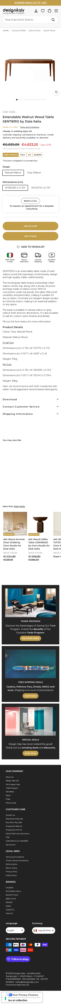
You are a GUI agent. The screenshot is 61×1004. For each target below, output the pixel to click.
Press (8, 799)
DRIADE (9, 902)
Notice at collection (15, 1000)
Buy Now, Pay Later (14, 822)
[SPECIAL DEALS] (30, 721)
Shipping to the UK (14, 830)
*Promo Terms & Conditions (17, 860)
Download (10, 399)
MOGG (8, 906)
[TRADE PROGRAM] (30, 602)
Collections (19, 30)
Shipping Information (18, 413)
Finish (6, 166)
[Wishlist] (42, 10)
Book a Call (30, 201)
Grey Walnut (34, 172)
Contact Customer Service (21, 406)
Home (6, 30)
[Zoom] (56, 92)
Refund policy (11, 864)
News (8, 795)
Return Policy (11, 868)
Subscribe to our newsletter (17, 841)
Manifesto (10, 792)
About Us (9, 777)
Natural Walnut (13, 172)
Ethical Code (11, 803)
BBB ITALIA (11, 899)
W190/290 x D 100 (15, 187)
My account (10, 845)
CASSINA (9, 888)
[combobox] (30, 20)
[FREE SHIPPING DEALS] (30, 663)
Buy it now (31, 236)
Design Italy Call (12, 781)
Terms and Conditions (29, 127)
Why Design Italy (13, 784)
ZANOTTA (10, 910)
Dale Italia (35, 30)
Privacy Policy (11, 871)
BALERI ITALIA (12, 895)
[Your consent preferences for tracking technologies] (5, 998)
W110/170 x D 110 (40, 187)
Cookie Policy (11, 875)
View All (9, 913)
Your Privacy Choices (25, 994)
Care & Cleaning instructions (17, 833)
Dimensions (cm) (13, 181)
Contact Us (10, 815)
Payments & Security (14, 819)
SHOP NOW (30, 696)
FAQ (7, 837)
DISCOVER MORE (30, 638)
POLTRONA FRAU (13, 891)
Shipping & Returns (14, 826)
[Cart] (49, 10)
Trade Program (12, 788)
